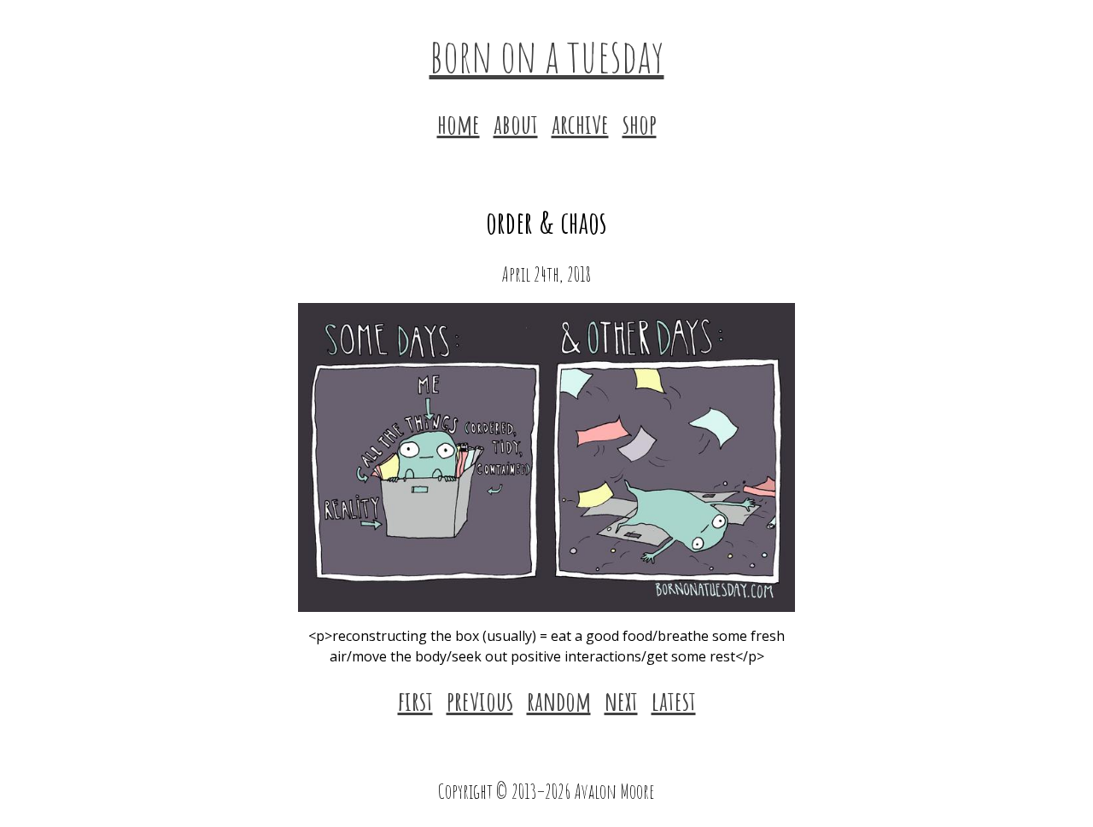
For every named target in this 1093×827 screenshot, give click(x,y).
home (458, 123)
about (516, 123)
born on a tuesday (547, 55)
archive (580, 123)
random (559, 700)
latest (674, 700)
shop (639, 123)
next (621, 700)
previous (480, 700)
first (415, 700)
